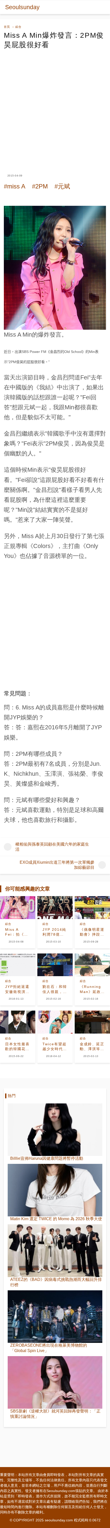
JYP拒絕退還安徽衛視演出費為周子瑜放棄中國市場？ (17, 989)
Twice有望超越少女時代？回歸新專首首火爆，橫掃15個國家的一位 (54, 1047)
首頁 (7, 27)
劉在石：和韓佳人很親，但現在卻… (54, 989)
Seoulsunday (22, 7)
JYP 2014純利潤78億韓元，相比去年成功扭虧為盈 (54, 932)
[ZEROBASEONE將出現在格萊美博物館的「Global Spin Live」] (55, 1316)
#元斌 (62, 186)
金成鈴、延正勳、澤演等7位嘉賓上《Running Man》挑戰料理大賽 (92, 1047)
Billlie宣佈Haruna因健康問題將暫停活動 (46, 1158)
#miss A (14, 186)
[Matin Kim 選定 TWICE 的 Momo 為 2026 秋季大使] (55, 1190)
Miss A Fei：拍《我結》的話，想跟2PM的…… (17, 932)
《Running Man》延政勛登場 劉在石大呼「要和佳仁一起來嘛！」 (92, 989)
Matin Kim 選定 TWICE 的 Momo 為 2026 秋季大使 (56, 1219)
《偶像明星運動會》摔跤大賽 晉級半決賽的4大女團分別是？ (92, 932)
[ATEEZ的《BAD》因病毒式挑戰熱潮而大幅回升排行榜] (55, 1250)
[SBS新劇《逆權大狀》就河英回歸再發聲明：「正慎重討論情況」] (55, 1382)
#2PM (40, 186)
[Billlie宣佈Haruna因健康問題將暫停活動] (55, 1129)
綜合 (18, 27)
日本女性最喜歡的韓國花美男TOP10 (17, 1047)
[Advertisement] (55, 107)
